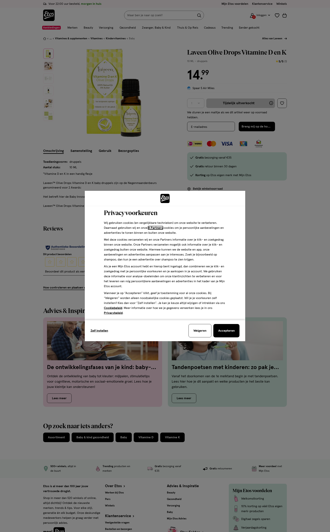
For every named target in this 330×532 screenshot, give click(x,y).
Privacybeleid (113, 312)
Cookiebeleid (113, 308)
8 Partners (155, 227)
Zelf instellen (99, 330)
